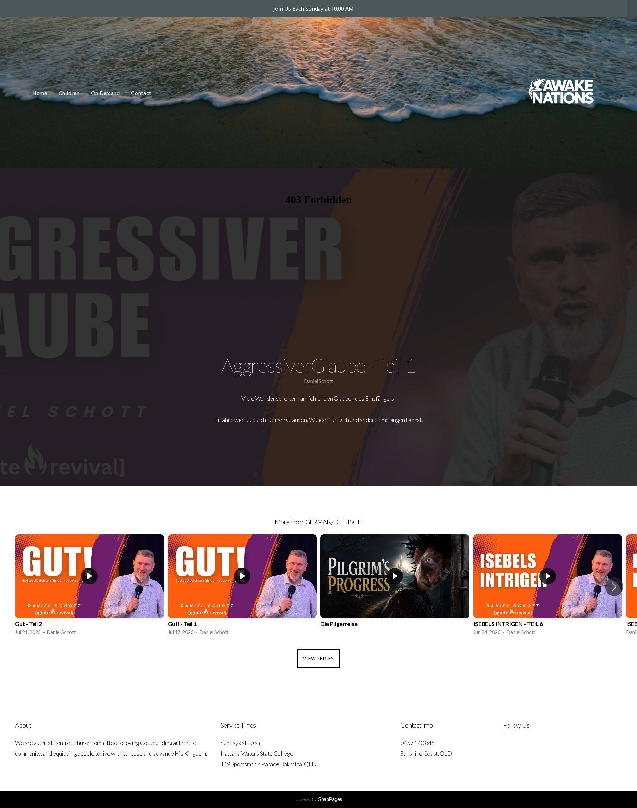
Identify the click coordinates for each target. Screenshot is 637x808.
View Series (318, 658)
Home (39, 93)
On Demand (105, 93)
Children (69, 93)
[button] (614, 586)
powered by (318, 799)
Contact (141, 93)
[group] (89, 586)
